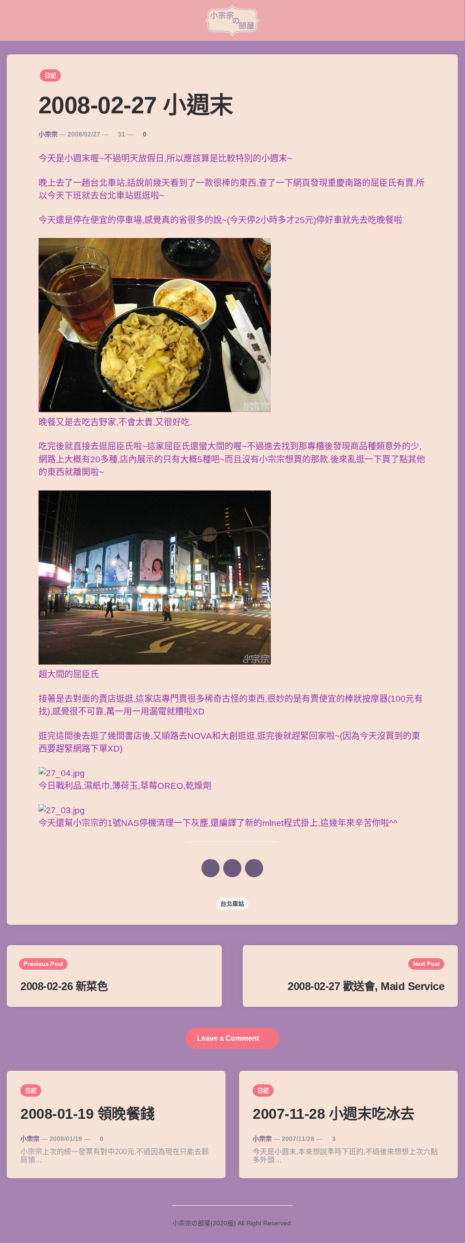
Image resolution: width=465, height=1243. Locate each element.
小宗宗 (48, 134)
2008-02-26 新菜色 (64, 986)
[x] (210, 868)
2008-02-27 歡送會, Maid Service (366, 986)
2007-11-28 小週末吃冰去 (334, 1114)
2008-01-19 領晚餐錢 (87, 1114)
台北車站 (232, 903)
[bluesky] (254, 868)
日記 (50, 75)
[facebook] (232, 868)
